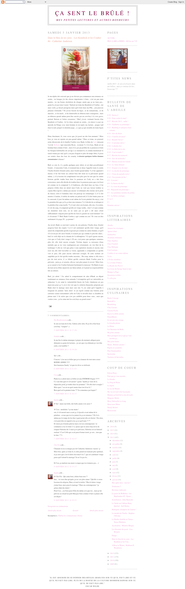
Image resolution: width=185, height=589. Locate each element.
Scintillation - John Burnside (122, 499)
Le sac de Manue (113, 388)
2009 (112, 564)
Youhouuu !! (116, 486)
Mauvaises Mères (113, 404)
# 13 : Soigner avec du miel (117, 168)
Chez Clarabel (112, 244)
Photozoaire (111, 410)
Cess (55, 375)
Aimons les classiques (115, 228)
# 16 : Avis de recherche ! (116, 158)
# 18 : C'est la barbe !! (115, 152)
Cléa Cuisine (112, 307)
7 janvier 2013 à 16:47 (65, 438)
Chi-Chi (57, 445)
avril (114, 469)
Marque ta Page (113, 272)
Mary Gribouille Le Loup (116, 401)
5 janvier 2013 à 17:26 (65, 330)
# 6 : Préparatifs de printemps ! (118, 189)
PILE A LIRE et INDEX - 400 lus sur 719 (122, 41)
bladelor (57, 336)
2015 (112, 430)
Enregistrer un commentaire (58, 506)
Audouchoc (111, 234)
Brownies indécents (119, 490)
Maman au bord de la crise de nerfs (120, 395)
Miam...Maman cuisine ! (116, 344)
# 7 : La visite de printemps (117, 186)
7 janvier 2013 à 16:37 (65, 393)
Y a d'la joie (111, 278)
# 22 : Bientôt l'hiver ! (115, 139)
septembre (116, 451)
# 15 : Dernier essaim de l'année (118, 161)
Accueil (75, 510)
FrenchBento (112, 317)
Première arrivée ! (113, 205)
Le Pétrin (110, 326)
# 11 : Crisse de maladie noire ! (118, 174)
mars (114, 472)
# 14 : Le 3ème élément (115, 164)
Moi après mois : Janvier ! (121, 482)
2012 (112, 553)
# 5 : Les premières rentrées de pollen (120, 192)
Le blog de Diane (113, 382)
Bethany (57, 145)
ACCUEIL (111, 38)
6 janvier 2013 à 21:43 (65, 368)
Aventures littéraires (114, 237)
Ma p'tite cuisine (113, 332)
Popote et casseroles (114, 347)
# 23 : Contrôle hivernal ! (116, 136)
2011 (112, 557)
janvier (115, 479)
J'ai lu (109, 256)
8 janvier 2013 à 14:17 (65, 466)
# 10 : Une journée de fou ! (117, 177)
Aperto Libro (112, 231)
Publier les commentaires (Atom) (70, 515)
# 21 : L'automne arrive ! (116, 143)
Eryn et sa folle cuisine (115, 313)
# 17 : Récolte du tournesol (117, 155)
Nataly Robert (112, 407)
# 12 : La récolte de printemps (118, 171)
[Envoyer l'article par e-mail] (50, 306)
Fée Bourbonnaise (60, 320)
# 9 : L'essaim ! (112, 180)
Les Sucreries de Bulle (115, 329)
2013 (112, 437)
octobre (115, 447)
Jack (95, 142)
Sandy (56, 400)
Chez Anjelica (112, 240)
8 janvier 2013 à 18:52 (65, 500)
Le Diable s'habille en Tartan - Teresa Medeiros (123, 520)
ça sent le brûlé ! (92, 13)
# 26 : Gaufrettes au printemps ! (118, 124)
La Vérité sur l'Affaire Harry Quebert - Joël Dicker (122, 504)
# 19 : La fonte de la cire (116, 149)
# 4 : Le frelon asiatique (116, 196)
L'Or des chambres (114, 259)
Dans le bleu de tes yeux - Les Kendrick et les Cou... (123, 540)
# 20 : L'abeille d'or (114, 146)
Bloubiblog (111, 304)
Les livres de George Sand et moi (119, 269)
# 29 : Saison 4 (112, 115)
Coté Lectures (112, 250)
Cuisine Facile (112, 310)
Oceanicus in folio (114, 275)
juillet (114, 458)
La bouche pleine (113, 323)
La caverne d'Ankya (114, 262)
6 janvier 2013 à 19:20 (65, 349)
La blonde (111, 379)
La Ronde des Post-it (115, 265)
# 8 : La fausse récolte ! (115, 183)
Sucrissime (111, 354)
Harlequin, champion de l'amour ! (124, 509)
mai (114, 465)
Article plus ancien (96, 510)
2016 (112, 426)
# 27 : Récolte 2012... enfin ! (117, 121)
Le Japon (110, 385)
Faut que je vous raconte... (116, 376)
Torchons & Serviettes (115, 357)
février (115, 476)
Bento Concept (113, 298)
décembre (116, 440)
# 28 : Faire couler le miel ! (117, 118)
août (114, 454)
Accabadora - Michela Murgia (123, 525)
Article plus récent (54, 510)
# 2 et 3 (110, 199)
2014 (112, 433)
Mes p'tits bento (113, 341)
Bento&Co (111, 301)
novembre (116, 444)
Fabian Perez (112, 373)
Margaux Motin (113, 398)
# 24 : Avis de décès (114, 133)
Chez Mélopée (112, 247)
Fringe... (115, 535)
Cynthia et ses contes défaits (117, 253)
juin (114, 462)
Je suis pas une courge (115, 320)
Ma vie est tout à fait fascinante (118, 391)
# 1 (108, 202)
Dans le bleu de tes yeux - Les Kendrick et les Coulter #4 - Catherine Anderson (74, 39)
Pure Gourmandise (114, 351)
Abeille (110, 225)
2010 (112, 560)
